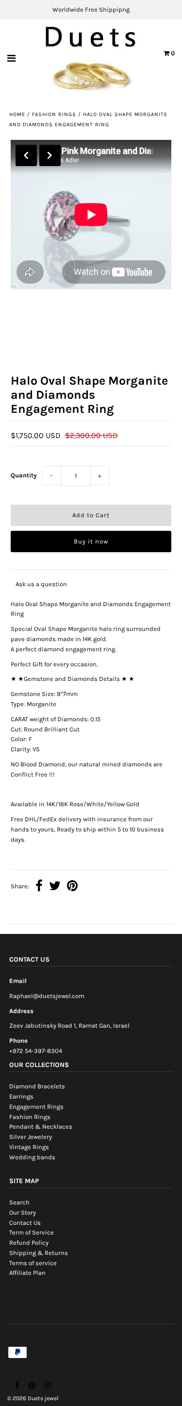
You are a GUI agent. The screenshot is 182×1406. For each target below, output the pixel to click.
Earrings (21, 1096)
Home (17, 114)
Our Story (22, 1212)
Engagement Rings (36, 1106)
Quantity (24, 475)
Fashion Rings (54, 114)
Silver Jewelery (30, 1136)
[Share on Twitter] (55, 887)
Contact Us (25, 1222)
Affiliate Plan (27, 1272)
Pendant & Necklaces (40, 1126)
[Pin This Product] (72, 887)
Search (19, 1202)
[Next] (50, 155)
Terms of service (33, 1263)
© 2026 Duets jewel (32, 1398)
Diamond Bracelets (37, 1086)
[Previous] (26, 155)
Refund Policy (29, 1242)
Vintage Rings (29, 1147)
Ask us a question (41, 584)
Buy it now (91, 541)
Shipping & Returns (38, 1252)
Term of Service (31, 1232)
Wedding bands (32, 1157)
